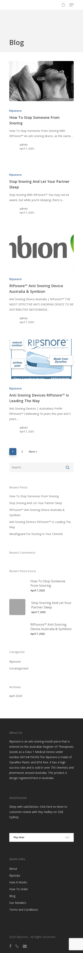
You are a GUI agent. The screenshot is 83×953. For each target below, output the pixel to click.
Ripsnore (15, 111)
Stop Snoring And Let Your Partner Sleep (35, 503)
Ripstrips (14, 875)
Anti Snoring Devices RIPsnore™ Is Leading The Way (40, 524)
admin (24, 144)
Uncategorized (18, 668)
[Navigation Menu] (71, 5)
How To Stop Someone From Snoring (34, 496)
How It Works (18, 882)
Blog (12, 896)
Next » (33, 451)
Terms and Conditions (23, 909)
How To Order (18, 889)
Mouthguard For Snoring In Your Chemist (36, 534)
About (13, 869)
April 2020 (15, 696)
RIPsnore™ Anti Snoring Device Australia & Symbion (37, 512)
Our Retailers (17, 903)
